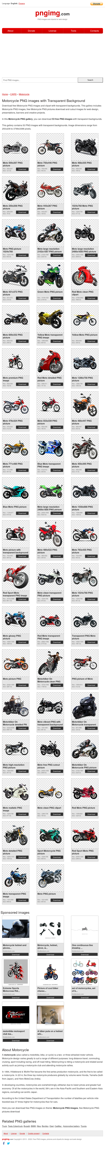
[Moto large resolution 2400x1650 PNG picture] (85, 233)
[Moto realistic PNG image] (16, 792)
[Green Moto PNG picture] (50, 276)
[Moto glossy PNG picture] (16, 620)
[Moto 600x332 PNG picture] (16, 319)
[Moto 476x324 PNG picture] (16, 405)
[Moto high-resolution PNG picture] (16, 749)
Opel (51, 1126)
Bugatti (27, 1126)
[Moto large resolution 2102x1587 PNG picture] (50, 233)
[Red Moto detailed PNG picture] (50, 362)
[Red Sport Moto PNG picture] (85, 835)
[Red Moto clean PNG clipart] (85, 276)
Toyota (84, 1126)
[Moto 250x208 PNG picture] (16, 190)
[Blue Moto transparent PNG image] (50, 448)
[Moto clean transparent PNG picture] (50, 577)
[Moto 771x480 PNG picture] (16, 448)
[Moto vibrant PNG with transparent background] (50, 706)
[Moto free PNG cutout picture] (50, 749)
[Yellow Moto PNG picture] (85, 319)
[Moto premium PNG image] (16, 362)
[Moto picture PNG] (16, 663)
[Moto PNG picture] (50, 878)
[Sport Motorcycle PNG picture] (50, 835)
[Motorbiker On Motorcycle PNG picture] (85, 749)
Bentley (45, 1126)
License (52, 30)
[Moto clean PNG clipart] (50, 792)
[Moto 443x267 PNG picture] (50, 190)
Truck (4, 1126)
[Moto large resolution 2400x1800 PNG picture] (50, 491)
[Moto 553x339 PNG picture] (50, 405)
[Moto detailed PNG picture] (16, 835)
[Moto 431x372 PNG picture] (16, 276)
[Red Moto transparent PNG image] (50, 620)
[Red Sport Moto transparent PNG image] (16, 577)
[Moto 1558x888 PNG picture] (85, 491)
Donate (31, 30)
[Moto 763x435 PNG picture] (85, 534)
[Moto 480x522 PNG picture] (50, 534)
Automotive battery (71, 1126)
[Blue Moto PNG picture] (16, 491)
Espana (22, 3)
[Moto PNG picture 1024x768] (16, 233)
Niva (39, 1126)
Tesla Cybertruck (15, 1126)
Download (22, 169)
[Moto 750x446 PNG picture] (50, 147)
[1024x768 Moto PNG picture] (85, 190)
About (10, 30)
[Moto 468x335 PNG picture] (85, 147)
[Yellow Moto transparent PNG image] (50, 318)
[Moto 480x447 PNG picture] (85, 405)
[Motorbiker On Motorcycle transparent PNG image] (85, 706)
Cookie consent (34, 1133)
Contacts (94, 30)
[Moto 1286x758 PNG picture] (85, 362)
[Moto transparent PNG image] (16, 878)
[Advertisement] (52, 54)
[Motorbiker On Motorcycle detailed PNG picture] (16, 705)
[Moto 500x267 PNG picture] (16, 147)
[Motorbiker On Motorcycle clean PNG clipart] (50, 663)
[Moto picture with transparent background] (16, 534)
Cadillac (58, 1126)
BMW (33, 1126)
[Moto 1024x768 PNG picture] (85, 577)
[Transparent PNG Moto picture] (85, 620)
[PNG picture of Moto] (85, 663)
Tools (73, 30)
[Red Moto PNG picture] (85, 792)
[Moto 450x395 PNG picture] (85, 448)
